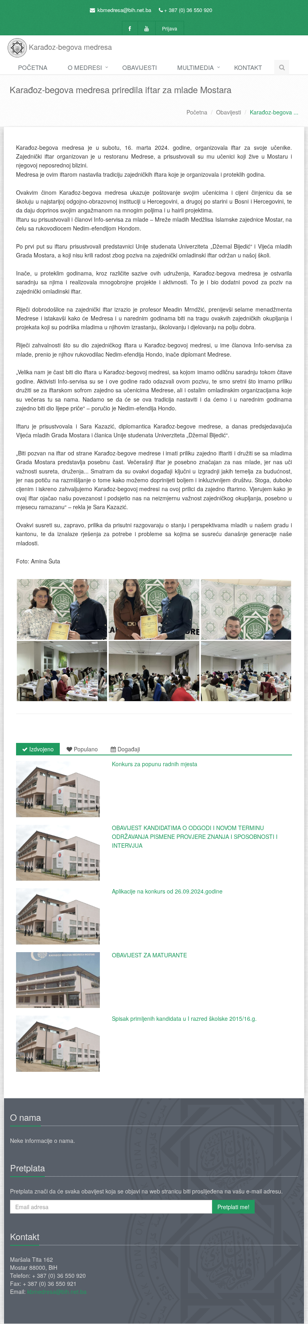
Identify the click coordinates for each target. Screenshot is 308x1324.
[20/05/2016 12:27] (58, 980)
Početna (32, 67)
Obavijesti (139, 67)
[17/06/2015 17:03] (58, 1044)
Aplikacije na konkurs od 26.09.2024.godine (167, 891)
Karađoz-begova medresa (69, 46)
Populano (85, 749)
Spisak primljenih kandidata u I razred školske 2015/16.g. (184, 1018)
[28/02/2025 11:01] (58, 789)
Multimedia (195, 67)
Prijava (169, 28)
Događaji (128, 749)
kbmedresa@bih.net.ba (124, 10)
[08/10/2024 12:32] (58, 916)
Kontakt (248, 67)
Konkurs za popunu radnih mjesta (154, 764)
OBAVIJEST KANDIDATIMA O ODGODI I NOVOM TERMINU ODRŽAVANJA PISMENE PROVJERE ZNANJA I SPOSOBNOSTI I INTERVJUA (195, 837)
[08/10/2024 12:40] (58, 853)
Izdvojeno (41, 749)
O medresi (85, 67)
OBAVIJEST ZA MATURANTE (149, 955)
